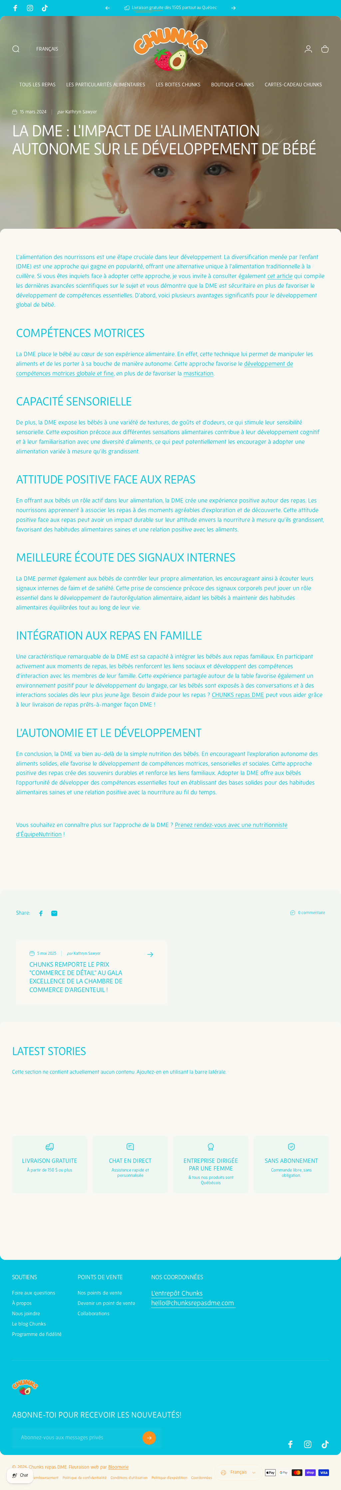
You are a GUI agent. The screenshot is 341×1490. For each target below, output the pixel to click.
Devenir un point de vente (106, 1303)
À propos (22, 1303)
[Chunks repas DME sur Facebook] (15, 8)
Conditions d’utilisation (129, 1478)
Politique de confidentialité (85, 1478)
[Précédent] (107, 8)
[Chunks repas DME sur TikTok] (44, 8)
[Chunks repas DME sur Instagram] (30, 8)
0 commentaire (311, 913)
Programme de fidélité (37, 1334)
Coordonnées (201, 1478)
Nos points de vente (100, 1293)
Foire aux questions (33, 1293)
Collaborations (94, 1313)
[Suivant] (233, 8)
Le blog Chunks (29, 1324)
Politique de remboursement (35, 1478)
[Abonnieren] (149, 1438)
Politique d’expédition (169, 1478)
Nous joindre (26, 1313)
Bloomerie (118, 1467)
